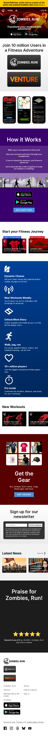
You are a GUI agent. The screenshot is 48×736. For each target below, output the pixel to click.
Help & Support (30, 690)
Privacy (19, 722)
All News (7, 700)
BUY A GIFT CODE (24, 210)
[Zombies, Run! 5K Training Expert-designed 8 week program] (14, 253)
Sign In (27, 694)
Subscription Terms (35, 722)
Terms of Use (9, 722)
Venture (7, 690)
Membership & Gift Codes (11, 695)
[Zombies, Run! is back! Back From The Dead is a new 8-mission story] (14, 572)
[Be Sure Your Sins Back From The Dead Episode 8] (14, 425)
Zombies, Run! (10, 686)
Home (10, 10)
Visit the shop (24, 494)
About (26, 686)
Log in (43, 10)
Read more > (24, 3)
